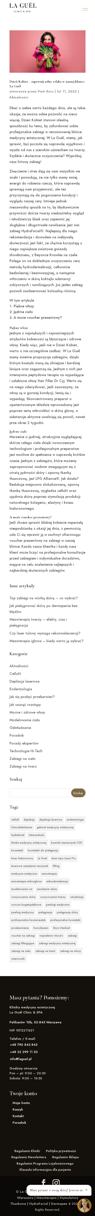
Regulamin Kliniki (27, 1151)
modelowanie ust (21, 889)
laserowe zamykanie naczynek (29, 866)
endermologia (75, 820)
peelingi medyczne (57, 905)
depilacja (29, 820)
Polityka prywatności (61, 1151)
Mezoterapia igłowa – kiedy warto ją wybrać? (47, 640)
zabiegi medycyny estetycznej (57, 943)
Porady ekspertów (24, 743)
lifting (56, 866)
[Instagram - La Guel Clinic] (56, 1183)
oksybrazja (77, 897)
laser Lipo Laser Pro (64, 858)
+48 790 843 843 (23, 1044)
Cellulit (15, 673)
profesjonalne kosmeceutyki (28, 920)
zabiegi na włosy (70, 951)
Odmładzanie (20, 727)
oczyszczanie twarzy (53, 897)
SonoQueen (40, 928)
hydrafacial (17, 835)
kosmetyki (17, 850)
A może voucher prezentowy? (38, 317)
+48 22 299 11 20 (24, 1051)
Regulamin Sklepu (65, 1157)
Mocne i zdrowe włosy (27, 712)
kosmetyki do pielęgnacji (43, 850)
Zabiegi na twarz (23, 766)
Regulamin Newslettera (28, 1157)
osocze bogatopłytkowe (26, 905)
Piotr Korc (46, 91)
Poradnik (17, 735)
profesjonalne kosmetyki (65, 920)
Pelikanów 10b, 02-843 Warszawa (35, 1022)
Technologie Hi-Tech (26, 751)
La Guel (42, 858)
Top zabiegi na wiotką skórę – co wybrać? (44, 598)
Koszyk (18, 1109)
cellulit (15, 820)
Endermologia (21, 689)
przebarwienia (20, 928)
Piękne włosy (24, 306)
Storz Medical (61, 928)
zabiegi (72, 936)
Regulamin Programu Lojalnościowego (45, 1163)
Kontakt (18, 1116)
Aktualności (19, 97)
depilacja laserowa (50, 820)
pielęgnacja (45, 912)
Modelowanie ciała (25, 720)
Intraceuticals (36, 835)
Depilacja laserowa (25, 681)
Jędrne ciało (23, 311)
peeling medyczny (22, 912)
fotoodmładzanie (21, 827)
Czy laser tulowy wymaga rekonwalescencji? (45, 633)
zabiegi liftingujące (22, 943)
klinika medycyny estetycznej (28, 843)
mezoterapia (49, 874)
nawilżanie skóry (47, 889)
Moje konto (21, 1102)
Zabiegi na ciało (23, 758)
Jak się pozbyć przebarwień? (32, 696)
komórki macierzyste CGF (66, 843)
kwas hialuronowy (22, 858)
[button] (85, 9)
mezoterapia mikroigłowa (26, 881)
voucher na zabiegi (23, 936)
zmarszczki (18, 959)
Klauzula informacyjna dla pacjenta (45, 1169)
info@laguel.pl (21, 1059)
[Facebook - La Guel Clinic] (43, 1183)
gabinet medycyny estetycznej (55, 827)
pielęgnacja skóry (67, 912)
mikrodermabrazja (57, 881)
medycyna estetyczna (24, 874)
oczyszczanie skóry (23, 897)
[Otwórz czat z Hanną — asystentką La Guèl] (84, 1205)
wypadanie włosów (51, 936)
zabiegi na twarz (45, 951)
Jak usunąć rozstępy (25, 704)
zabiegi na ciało (21, 951)
